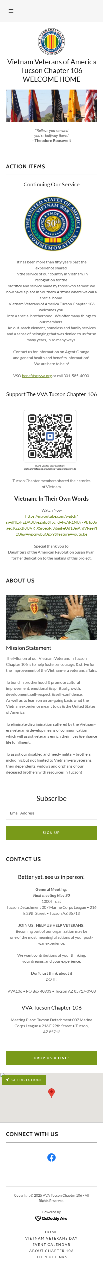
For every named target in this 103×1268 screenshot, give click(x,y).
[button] (11, 11)
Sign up (51, 832)
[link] (52, 41)
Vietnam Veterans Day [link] (51, 1238)
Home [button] (51, 1232)
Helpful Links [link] (52, 1257)
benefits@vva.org (37, 375)
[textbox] (51, 813)
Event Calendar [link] (51, 1244)
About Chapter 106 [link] (51, 1251)
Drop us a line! (51, 1058)
